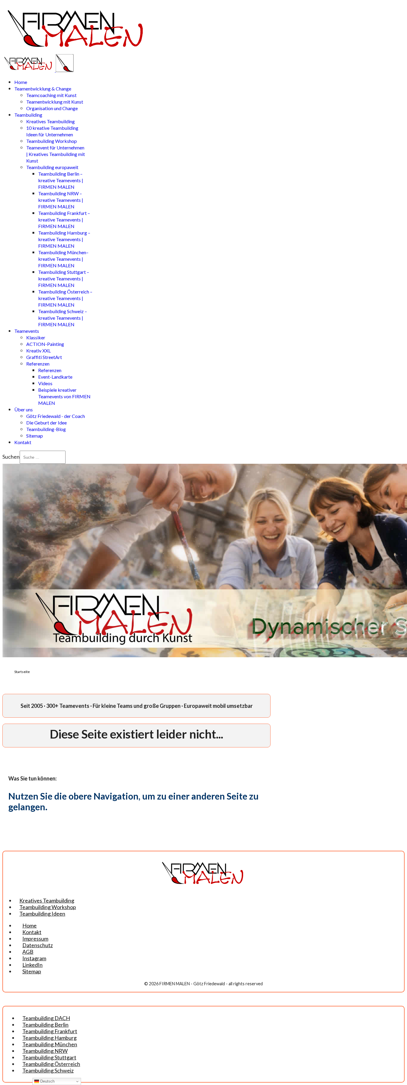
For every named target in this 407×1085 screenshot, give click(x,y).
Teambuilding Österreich (51, 1064)
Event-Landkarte (55, 377)
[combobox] (43, 457)
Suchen (11, 456)
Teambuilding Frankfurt (49, 1031)
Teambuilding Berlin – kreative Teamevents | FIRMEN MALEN (60, 180)
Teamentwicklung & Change (42, 88)
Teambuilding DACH (46, 1018)
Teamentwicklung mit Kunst (54, 101)
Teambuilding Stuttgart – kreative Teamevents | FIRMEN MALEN (63, 278)
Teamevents (26, 331)
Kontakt (22, 442)
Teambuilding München (49, 1044)
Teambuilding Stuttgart (49, 1057)
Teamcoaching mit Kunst (51, 95)
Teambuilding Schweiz (48, 1070)
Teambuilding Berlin (45, 1024)
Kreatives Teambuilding (50, 121)
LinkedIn (32, 964)
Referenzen (37, 363)
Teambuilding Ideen (42, 913)
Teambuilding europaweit (52, 167)
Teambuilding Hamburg (49, 1037)
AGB (27, 951)
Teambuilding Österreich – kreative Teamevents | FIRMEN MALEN (65, 298)
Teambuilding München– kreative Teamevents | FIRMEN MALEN (63, 258)
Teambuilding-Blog (46, 429)
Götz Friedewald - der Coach (55, 416)
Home (20, 82)
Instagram (34, 958)
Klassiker (35, 337)
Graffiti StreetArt (44, 357)
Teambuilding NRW (45, 1050)
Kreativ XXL (38, 350)
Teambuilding (28, 115)
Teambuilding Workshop (51, 141)
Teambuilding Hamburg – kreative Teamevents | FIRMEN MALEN (64, 239)
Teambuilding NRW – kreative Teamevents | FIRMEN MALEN (60, 200)
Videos (45, 383)
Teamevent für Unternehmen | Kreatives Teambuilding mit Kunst (55, 154)
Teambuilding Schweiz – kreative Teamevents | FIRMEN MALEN (62, 317)
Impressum (35, 938)
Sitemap (34, 435)
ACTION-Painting (45, 344)
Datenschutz (37, 945)
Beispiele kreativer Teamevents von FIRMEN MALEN (64, 396)
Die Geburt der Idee (46, 422)
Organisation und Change (52, 108)
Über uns (23, 409)
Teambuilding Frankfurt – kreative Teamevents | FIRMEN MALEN (64, 219)
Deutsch (47, 1081)
